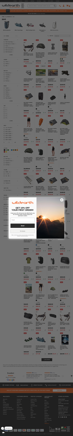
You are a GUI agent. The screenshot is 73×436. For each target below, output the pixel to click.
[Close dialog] (61, 199)
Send (22, 226)
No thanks (22, 231)
